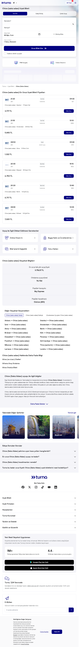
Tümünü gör (72, 413)
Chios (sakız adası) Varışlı (14, 315)
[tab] (15, 13)
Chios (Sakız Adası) (22, 86)
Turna (4, 86)
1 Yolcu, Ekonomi (10, 42)
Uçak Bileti (11, 86)
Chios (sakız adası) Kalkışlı (34, 315)
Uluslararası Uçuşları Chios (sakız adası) (59, 315)
